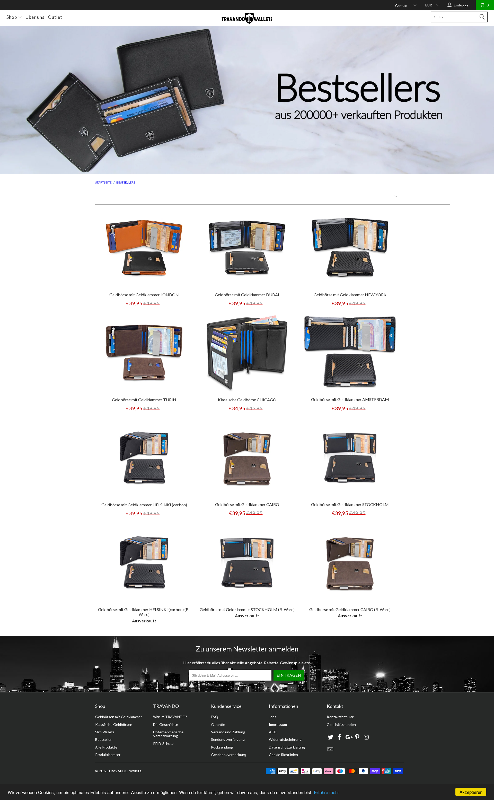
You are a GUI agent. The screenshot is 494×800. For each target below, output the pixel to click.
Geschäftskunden (341, 724)
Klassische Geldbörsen (113, 724)
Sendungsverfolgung (228, 739)
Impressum (278, 724)
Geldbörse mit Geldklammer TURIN (144, 353)
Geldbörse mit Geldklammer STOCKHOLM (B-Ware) (247, 563)
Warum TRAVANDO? (170, 717)
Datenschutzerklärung (287, 747)
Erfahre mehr (326, 792)
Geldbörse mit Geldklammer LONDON (144, 248)
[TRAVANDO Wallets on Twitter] (330, 737)
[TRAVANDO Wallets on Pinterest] (357, 737)
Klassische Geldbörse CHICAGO (247, 353)
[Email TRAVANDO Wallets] (330, 749)
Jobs (272, 717)
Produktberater (107, 754)
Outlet (55, 17)
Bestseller (103, 739)
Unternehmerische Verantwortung (168, 734)
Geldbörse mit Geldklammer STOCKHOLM (350, 458)
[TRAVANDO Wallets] (246, 18)
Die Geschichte (165, 724)
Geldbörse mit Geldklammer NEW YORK (350, 248)
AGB (273, 732)
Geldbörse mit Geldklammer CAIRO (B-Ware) (350, 563)
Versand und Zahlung (228, 732)
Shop (12, 17)
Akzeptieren (471, 792)
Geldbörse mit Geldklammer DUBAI (247, 248)
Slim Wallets (104, 732)
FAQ (214, 717)
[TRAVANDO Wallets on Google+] (348, 737)
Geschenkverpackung (228, 754)
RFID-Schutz (163, 743)
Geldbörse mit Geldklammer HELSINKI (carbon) (144, 458)
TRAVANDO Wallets (124, 771)
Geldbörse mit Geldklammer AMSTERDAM (350, 353)
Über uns (35, 17)
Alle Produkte (106, 747)
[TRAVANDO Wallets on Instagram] (366, 737)
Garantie (218, 724)
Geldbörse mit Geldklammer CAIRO (247, 458)
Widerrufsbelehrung (285, 739)
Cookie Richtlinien (283, 754)
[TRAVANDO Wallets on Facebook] (339, 737)
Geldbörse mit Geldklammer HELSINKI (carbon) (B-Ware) (144, 563)
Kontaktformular (340, 717)
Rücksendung (222, 747)
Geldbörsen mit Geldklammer (118, 717)
